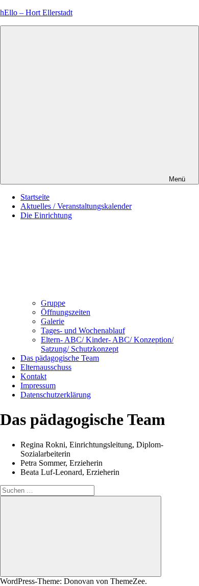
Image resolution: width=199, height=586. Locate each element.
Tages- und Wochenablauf (83, 330)
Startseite (34, 197)
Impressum (38, 385)
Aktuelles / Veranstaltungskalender (76, 206)
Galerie (52, 321)
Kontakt (33, 376)
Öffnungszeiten (65, 312)
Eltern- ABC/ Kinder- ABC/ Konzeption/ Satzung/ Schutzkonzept (107, 344)
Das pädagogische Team (59, 358)
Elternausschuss (45, 367)
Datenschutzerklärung (55, 394)
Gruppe (53, 303)
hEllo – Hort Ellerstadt (36, 12)
